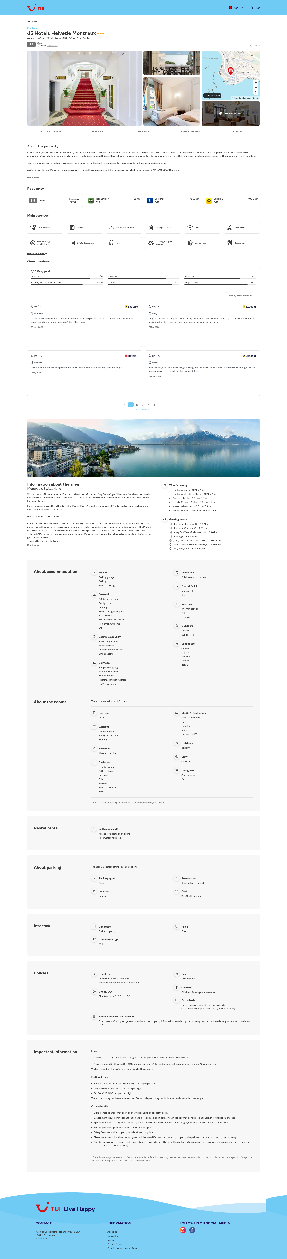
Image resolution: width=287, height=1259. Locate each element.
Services (97, 131)
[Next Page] (160, 404)
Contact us (113, 1236)
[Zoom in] (255, 82)
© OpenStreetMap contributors (245, 97)
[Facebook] (192, 1230)
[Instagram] (183, 1230)
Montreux (32, 28)
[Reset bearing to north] (255, 92)
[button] (231, 71)
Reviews (143, 131)
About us (112, 1231)
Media (110, 1240)
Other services (36, 254)
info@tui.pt (41, 1238)
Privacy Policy (114, 1244)
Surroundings (190, 131)
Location (237, 131)
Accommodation (50, 131)
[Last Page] (166, 404)
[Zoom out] (255, 87)
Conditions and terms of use (122, 1248)
